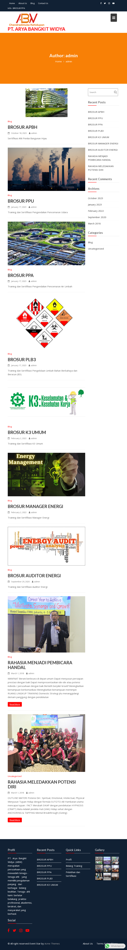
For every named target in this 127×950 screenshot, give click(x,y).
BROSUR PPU (21, 201)
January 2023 (95, 204)
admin (34, 133)
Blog (33, 3)
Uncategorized (15, 776)
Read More (15, 704)
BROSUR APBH (22, 127)
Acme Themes (52, 943)
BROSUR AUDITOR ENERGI (34, 575)
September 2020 (97, 217)
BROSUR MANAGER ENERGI (35, 506)
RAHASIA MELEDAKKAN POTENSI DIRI (42, 784)
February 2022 (96, 210)
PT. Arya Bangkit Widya (36, 29)
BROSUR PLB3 (19, 8)
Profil (69, 859)
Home (12, 3)
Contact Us (43, 3)
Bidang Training (74, 865)
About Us (22, 3)
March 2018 (94, 223)
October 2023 (95, 198)
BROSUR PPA (21, 275)
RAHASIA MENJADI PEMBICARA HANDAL (40, 665)
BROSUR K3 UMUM (27, 432)
